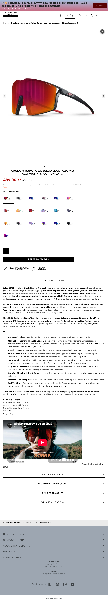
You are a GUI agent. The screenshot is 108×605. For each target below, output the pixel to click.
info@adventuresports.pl (54, 574)
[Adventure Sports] (10, 14)
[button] (60, 16)
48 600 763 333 (54, 564)
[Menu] (103, 15)
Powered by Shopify (54, 599)
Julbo (42, 166)
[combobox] (66, 16)
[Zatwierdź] (71, 16)
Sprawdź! (99, 5)
